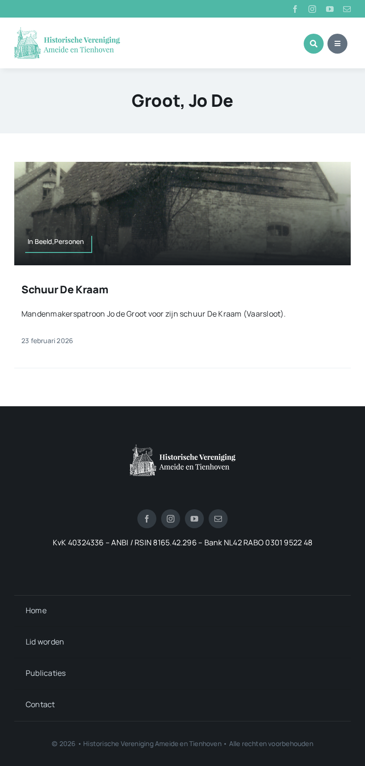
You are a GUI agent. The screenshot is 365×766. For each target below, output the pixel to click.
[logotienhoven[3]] (183, 448)
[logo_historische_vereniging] (67, 31)
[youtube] (330, 9)
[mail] (347, 9)
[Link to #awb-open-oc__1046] (314, 44)
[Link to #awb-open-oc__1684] (337, 44)
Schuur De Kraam (64, 289)
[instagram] (312, 9)
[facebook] (295, 9)
